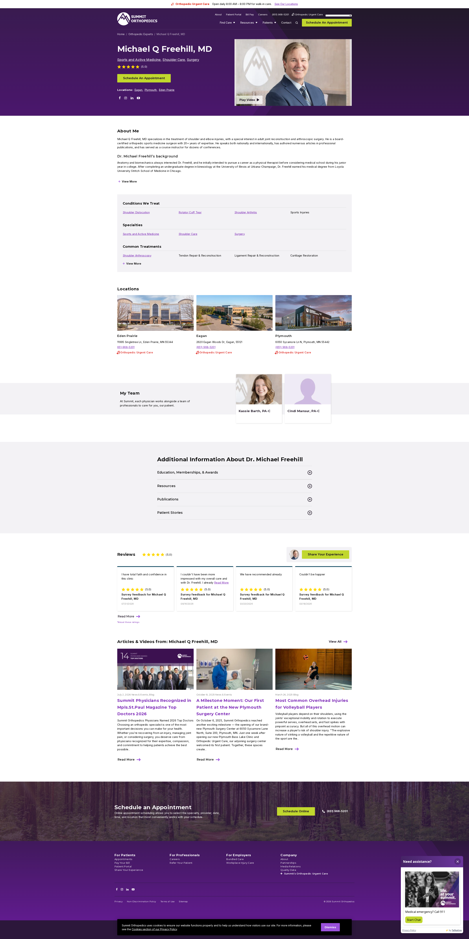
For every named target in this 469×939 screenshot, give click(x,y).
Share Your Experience (325, 554)
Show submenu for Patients (275, 23)
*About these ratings (128, 622)
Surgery (193, 60)
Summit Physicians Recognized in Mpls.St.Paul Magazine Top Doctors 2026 (154, 707)
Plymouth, (151, 90)
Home (121, 34)
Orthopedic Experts (140, 34)
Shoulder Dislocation (136, 212)
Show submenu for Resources (257, 23)
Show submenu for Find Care (234, 23)
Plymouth (283, 336)
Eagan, (138, 90)
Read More (221, 582)
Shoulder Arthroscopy (137, 255)
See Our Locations (286, 4)
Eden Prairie (167, 90)
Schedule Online (296, 811)
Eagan (201, 336)
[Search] (299, 25)
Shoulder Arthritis (245, 212)
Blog (151, 694)
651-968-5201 (126, 347)
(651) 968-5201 (205, 347)
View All (335, 641)
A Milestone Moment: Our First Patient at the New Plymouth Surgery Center (230, 707)
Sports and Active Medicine (139, 60)
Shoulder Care (174, 60)
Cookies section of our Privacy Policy (154, 929)
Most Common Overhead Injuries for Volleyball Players (311, 704)
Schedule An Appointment (144, 78)
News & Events (140, 694)
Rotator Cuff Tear (190, 212)
